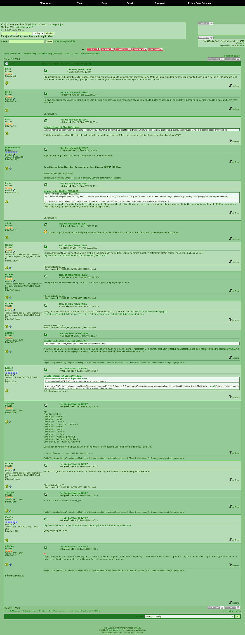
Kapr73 (9, 368)
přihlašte (32, 24)
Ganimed (66, 54)
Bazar (104, 3)
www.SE (231, 349)
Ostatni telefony (29, 54)
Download (159, 3)
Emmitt (240, 45)
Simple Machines (113, 630)
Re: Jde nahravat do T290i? (74, 92)
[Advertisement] (122, 14)
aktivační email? (24, 27)
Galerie (130, 3)
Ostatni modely (45, 54)
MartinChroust (12, 147)
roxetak (9, 245)
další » (237, 56)
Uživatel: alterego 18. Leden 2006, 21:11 (62, 376)
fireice (8, 92)
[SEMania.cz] (10, 169)
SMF (138, 628)
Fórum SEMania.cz (12, 54)
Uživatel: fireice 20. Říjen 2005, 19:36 (61, 127)
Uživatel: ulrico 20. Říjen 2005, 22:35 (61, 191)
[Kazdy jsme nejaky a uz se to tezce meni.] (10, 352)
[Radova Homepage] (10, 269)
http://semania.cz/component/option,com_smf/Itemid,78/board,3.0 (75, 255)
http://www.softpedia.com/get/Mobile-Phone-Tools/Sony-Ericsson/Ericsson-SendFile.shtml (87, 525)
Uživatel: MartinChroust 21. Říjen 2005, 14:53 (65, 341)
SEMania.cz (45, 3)
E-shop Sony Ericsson (199, 3)
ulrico (8, 69)
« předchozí (227, 56)
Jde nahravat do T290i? (89, 54)
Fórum (79, 3)
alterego (9, 333)
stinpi (8, 223)
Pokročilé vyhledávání (65, 41)
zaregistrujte (56, 24)
